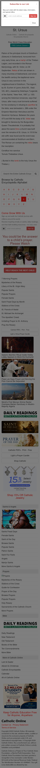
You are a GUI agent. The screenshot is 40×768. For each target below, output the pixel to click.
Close (34, 23)
